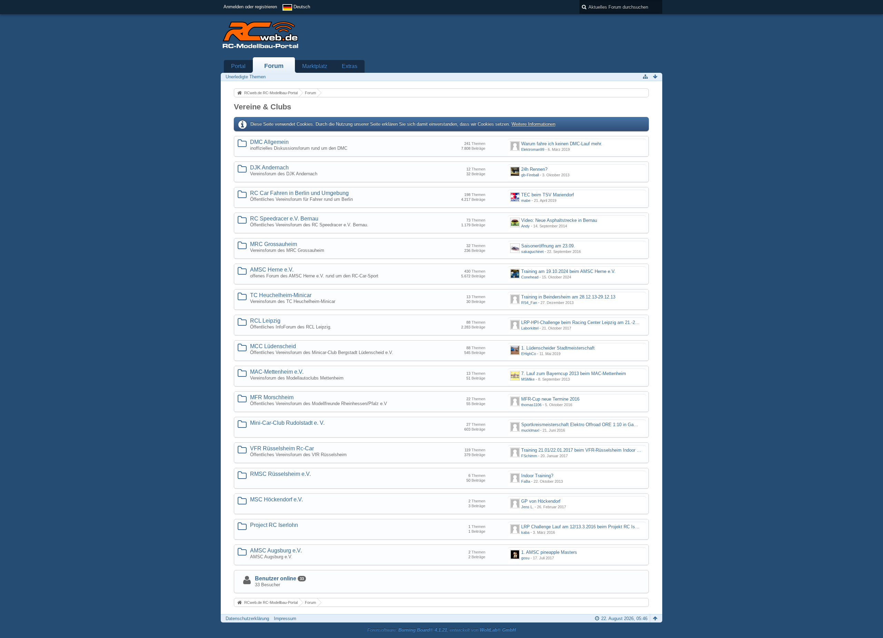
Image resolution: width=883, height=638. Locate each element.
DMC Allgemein (269, 142)
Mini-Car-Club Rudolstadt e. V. (287, 423)
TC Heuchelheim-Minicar (280, 295)
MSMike (528, 379)
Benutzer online (275, 578)
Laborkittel (529, 328)
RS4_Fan (529, 303)
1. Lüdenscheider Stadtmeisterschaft (558, 348)
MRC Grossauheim (273, 244)
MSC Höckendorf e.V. (276, 499)
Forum (274, 65)
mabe (525, 200)
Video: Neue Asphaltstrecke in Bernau (559, 220)
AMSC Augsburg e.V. (276, 550)
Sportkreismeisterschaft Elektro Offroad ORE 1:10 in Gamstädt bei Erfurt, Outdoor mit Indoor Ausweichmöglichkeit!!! (637, 424)
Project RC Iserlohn (274, 525)
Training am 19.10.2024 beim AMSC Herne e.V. (568, 271)
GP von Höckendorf (540, 501)
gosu (525, 558)
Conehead (529, 277)
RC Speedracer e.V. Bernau (284, 219)
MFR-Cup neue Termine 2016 (550, 399)
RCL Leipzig (265, 321)
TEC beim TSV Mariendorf (547, 194)
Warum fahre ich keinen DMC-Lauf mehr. (561, 143)
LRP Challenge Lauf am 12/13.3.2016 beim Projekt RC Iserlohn (584, 526)
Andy (525, 226)
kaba (525, 532)
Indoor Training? (537, 475)
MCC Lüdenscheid (273, 346)
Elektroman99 (532, 149)
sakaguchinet (532, 251)
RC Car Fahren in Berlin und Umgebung (299, 193)
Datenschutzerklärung (247, 618)
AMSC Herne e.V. (272, 270)
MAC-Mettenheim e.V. (277, 372)
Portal (238, 66)
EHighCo (528, 354)
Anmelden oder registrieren (250, 6)
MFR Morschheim (272, 397)
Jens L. (527, 507)
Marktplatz (314, 66)
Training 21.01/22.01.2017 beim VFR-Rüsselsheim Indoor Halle (584, 450)
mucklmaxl (530, 430)
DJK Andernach (269, 167)
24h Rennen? (534, 169)
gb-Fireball (530, 175)
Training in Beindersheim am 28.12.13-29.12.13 (568, 297)
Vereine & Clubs (262, 106)
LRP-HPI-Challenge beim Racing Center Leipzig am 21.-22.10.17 (585, 322)
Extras (349, 66)
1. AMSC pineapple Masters (549, 552)
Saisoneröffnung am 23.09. (548, 245)
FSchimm (529, 456)
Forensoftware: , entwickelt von (441, 629)
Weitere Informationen (533, 124)
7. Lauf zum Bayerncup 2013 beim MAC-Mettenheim (573, 373)
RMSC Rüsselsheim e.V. (280, 474)
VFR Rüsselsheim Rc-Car (282, 448)
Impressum (285, 618)
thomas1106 (531, 405)
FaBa (525, 481)
